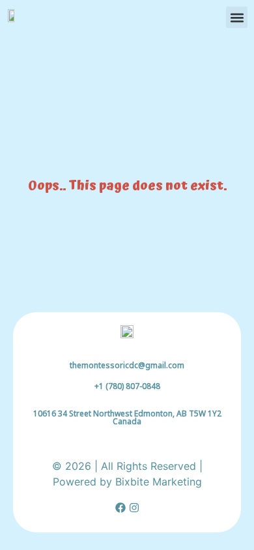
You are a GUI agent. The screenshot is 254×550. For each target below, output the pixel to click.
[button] (236, 17)
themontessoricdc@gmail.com (127, 365)
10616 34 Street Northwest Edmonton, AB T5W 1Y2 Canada (127, 417)
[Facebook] (120, 507)
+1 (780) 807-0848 (127, 386)
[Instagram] (134, 507)
